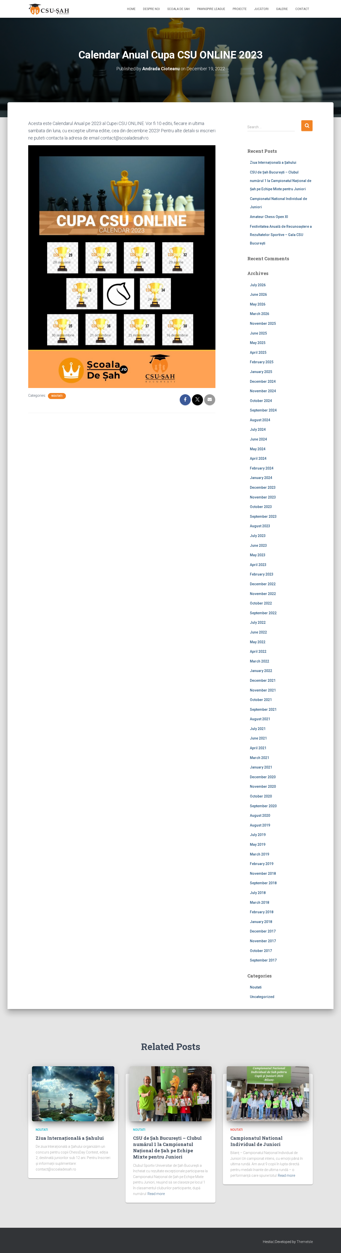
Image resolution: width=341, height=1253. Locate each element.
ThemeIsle (305, 1242)
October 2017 (261, 951)
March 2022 (259, 661)
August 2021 (260, 719)
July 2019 (258, 835)
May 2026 (257, 304)
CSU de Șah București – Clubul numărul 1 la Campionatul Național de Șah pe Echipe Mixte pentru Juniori (280, 180)
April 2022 (258, 652)
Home (131, 9)
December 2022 (263, 584)
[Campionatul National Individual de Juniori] (268, 1094)
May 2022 (257, 642)
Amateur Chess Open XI (269, 217)
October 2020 (261, 796)
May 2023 (257, 555)
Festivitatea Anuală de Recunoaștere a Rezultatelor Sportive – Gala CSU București (281, 234)
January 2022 (261, 671)
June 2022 (258, 632)
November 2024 (263, 391)
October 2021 (261, 700)
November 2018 (263, 874)
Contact (302, 9)
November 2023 (263, 497)
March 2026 (259, 314)
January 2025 (261, 372)
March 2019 (259, 854)
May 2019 (257, 844)
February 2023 (261, 574)
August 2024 (260, 420)
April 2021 (258, 748)
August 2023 (260, 526)
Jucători (261, 9)
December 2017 (263, 931)
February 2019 (261, 864)
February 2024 (261, 468)
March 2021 (259, 758)
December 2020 (263, 777)
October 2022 (261, 603)
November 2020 (263, 786)
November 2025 (263, 324)
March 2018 (259, 902)
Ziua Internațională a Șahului (273, 162)
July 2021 (258, 729)
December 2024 (263, 382)
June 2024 (258, 439)
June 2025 (258, 333)
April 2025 (258, 352)
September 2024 (263, 410)
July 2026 (258, 285)
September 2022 (263, 613)
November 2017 (263, 941)
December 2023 (263, 488)
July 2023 (258, 536)
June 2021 (258, 738)
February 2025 (261, 362)
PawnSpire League (211, 9)
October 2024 (261, 401)
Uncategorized (262, 997)
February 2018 (261, 912)
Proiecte (240, 9)
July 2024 (258, 430)
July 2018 (258, 893)
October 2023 (261, 507)
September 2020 (263, 806)
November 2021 (263, 690)
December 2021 (263, 680)
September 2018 (263, 883)
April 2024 (258, 458)
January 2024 (261, 478)
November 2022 (263, 594)
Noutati (56, 395)
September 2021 (263, 710)
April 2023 (258, 565)
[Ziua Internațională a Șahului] (73, 1094)
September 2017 (263, 960)
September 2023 (263, 516)
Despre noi (151, 9)
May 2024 (257, 449)
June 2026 (258, 294)
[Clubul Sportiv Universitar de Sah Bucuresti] (49, 9)
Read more (156, 1194)
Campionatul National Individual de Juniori (256, 1141)
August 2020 (260, 816)
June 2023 (258, 546)
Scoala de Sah (178, 9)
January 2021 (261, 767)
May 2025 (257, 343)
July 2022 (258, 622)
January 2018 (261, 922)
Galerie (282, 9)
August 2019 (260, 825)
